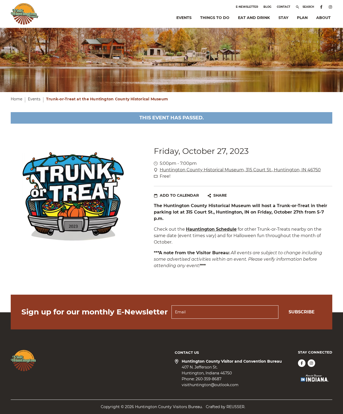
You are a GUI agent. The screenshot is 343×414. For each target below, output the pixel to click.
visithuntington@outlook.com (210, 384)
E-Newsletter (247, 7)
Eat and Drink (254, 17)
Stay (283, 17)
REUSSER (235, 406)
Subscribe (302, 311)
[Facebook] (321, 7)
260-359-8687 (208, 379)
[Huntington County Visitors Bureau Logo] (24, 14)
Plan (302, 17)
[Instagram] (330, 7)
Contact (283, 7)
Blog (267, 7)
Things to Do (214, 17)
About (323, 17)
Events (184, 17)
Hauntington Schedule (211, 229)
